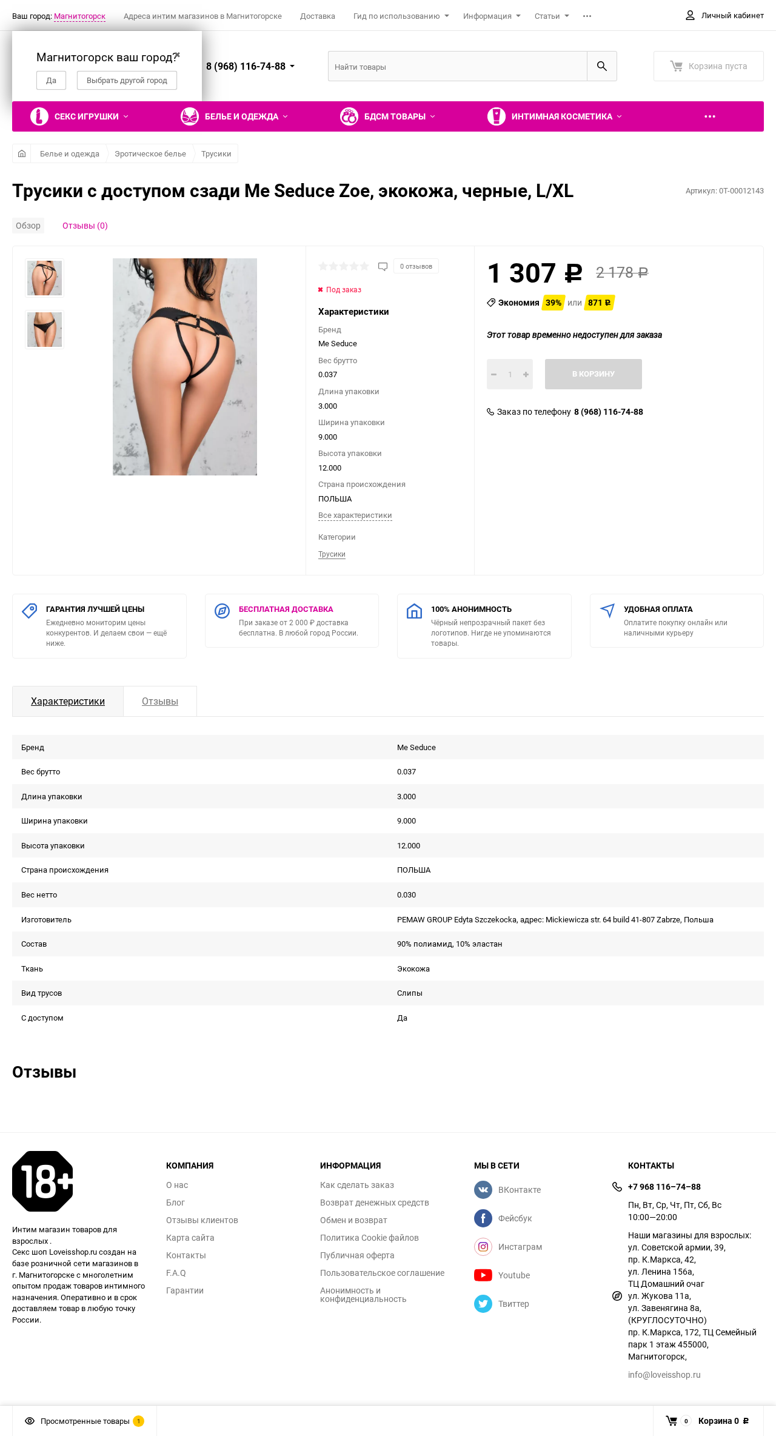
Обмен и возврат (353, 1220)
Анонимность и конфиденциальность (363, 1294)
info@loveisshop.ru (664, 1374)
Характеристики (68, 701)
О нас (177, 1185)
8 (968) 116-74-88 (608, 412)
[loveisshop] (80, 1181)
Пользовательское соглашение (382, 1273)
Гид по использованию (396, 15)
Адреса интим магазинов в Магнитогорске (203, 15)
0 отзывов (416, 265)
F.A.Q (176, 1273)
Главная (21, 153)
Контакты (186, 1255)
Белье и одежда (69, 153)
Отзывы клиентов (202, 1220)
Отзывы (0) (85, 225)
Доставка (317, 15)
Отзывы (160, 701)
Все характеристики (355, 514)
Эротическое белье (150, 153)
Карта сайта (190, 1237)
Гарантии (185, 1290)
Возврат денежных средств (374, 1202)
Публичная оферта (357, 1255)
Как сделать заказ (357, 1185)
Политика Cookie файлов (369, 1237)
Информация (487, 15)
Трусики (216, 153)
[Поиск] (602, 66)
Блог (175, 1202)
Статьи (547, 15)
